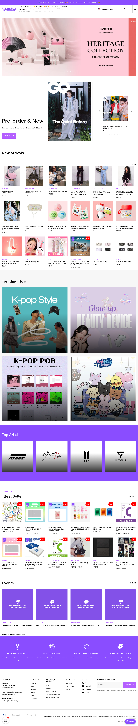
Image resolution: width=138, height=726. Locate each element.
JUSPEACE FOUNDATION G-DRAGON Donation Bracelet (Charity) (115, 127)
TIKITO (95, 259)
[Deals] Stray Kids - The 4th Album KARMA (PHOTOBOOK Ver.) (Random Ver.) (34, 564)
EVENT (51, 12)
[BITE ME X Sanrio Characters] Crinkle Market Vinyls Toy (80, 227)
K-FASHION (49, 9)
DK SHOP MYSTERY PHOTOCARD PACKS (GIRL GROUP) (10, 564)
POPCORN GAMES (8, 525)
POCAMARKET (52, 525)
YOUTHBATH (29, 224)
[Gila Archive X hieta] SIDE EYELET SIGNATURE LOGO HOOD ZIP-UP (10, 228)
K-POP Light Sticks (68, 160)
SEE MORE (8, 136)
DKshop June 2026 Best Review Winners (51, 625)
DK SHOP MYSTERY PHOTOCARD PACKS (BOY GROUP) (33, 529)
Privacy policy (16, 715)
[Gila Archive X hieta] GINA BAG (57, 191)
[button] (64, 71)
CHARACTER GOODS (24, 11)
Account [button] (129, 9)
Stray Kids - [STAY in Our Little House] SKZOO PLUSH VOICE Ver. (80, 529)
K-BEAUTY (39, 9)
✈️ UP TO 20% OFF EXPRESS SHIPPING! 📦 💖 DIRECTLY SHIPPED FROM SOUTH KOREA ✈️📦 (69, 2)
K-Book (101, 160)
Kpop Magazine (26, 160)
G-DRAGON (106, 124)
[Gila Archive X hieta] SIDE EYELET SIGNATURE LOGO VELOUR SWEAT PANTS (79, 193)
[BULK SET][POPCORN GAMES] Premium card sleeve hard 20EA (126, 529)
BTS (94, 560)
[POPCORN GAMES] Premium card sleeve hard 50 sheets (11, 528)
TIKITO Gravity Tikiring (123, 261)
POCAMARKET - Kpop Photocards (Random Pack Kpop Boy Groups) (56, 529)
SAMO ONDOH (75, 560)
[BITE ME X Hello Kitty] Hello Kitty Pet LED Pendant (11, 262)
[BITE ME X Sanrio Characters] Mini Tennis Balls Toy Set (57, 227)
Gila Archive (6, 189)
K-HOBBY (58, 9)
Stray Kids (74, 525)
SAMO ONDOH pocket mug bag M (79, 563)
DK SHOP (28, 525)
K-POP (30, 9)
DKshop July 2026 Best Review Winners (17, 625)
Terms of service (32, 715)
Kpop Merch (37, 160)
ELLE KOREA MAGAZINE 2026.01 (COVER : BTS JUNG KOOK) (125, 564)
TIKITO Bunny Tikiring (100, 261)
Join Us (128, 685)
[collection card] (34, 320)
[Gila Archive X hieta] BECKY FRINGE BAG (33, 192)
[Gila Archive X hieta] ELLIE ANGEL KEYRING (10, 192)
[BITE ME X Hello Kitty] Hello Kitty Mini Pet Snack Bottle (125, 227)
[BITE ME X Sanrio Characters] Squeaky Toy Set (102, 227)
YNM (26, 259)
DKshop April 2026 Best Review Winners (120, 625)
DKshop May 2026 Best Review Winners (85, 625)
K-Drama (94, 160)
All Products (6, 160)
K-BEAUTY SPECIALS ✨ (25, 6)
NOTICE (45, 12)
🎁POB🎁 (46, 6)
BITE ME (50, 224)
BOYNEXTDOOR (76, 259)
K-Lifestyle (108, 160)
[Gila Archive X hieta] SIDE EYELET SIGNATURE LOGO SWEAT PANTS (101, 193)
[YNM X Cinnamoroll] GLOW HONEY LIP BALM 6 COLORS (57, 262)
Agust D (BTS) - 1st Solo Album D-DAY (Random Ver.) (103, 563)
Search (123, 9)
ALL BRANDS (37, 12)
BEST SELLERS (22, 9)
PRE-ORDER (55, 6)
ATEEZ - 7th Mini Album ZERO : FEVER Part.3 (103, 528)
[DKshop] (9, 9)
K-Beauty (87, 160)
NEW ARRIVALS (64, 6)
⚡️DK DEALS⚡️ (38, 6)
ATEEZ (95, 525)
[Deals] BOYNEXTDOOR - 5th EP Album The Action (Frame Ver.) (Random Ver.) (80, 263)
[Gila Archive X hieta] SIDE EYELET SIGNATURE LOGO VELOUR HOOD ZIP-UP (124, 193)
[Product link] (115, 114)
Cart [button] (135, 9)
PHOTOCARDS (56, 160)
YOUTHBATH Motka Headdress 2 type (34, 227)
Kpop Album (46, 160)
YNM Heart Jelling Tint (32, 261)
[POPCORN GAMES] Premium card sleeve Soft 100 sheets (57, 563)
